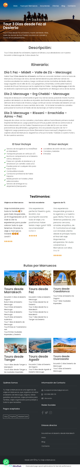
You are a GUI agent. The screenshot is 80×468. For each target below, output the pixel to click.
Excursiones (45, 6)
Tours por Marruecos (28, 6)
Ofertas (55, 6)
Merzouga (63, 86)
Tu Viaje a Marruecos (46, 460)
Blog (63, 6)
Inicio (15, 6)
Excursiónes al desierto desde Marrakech (58, 433)
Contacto (72, 6)
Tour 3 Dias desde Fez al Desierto (23, 76)
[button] (6, 462)
